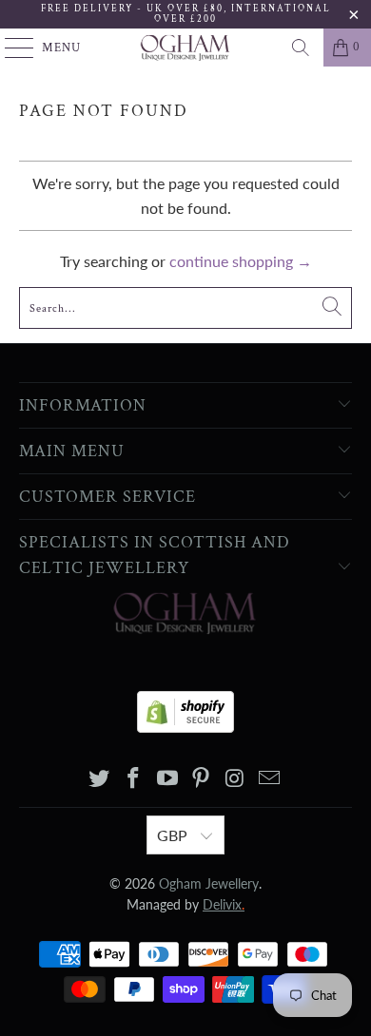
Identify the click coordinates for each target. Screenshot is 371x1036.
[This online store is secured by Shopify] (185, 707)
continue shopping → (240, 261)
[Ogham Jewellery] (186, 48)
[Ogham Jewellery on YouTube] (167, 778)
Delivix (223, 904)
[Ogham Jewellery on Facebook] (134, 778)
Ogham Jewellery (209, 883)
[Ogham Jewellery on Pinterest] (201, 778)
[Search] (301, 48)
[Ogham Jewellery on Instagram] (236, 778)
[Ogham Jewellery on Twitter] (100, 778)
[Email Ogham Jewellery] (269, 778)
